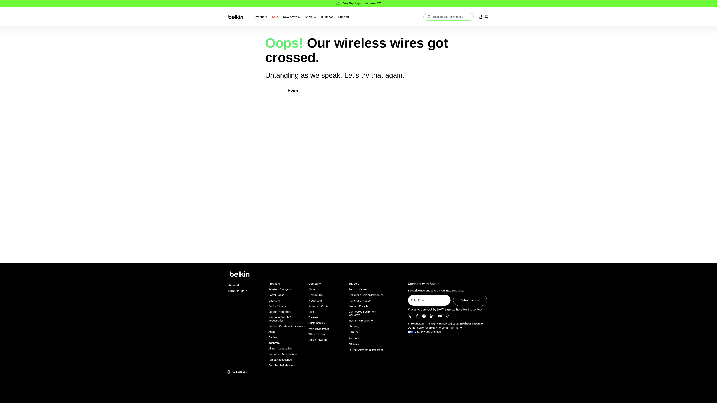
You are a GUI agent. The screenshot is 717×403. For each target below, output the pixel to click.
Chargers (274, 300)
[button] (481, 16)
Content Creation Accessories (287, 326)
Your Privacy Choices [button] (427, 331)
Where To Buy (316, 334)
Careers (313, 317)
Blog (311, 311)
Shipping (354, 326)
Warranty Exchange (361, 320)
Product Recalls (358, 306)
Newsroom (315, 300)
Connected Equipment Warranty (362, 313)
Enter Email (417, 299)
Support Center (358, 289)
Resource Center (319, 306)
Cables (273, 337)
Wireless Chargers (280, 289)
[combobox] (448, 17)
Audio (272, 331)
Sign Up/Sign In (237, 291)
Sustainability (316, 323)
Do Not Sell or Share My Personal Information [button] (435, 327)
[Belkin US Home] (236, 16)
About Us (314, 289)
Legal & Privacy (461, 323)
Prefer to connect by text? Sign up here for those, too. (445, 309)
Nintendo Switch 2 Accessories (280, 319)
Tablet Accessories (280, 359)
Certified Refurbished (281, 365)
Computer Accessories (283, 354)
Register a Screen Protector (366, 295)
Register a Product (360, 300)
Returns (353, 331)
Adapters (274, 343)
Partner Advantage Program (366, 350)
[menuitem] (276, 19)
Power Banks (276, 295)
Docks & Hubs (277, 306)
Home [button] (293, 90)
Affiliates (354, 344)
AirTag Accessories (280, 348)
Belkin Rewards (317, 339)
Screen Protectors (280, 311)
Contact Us (315, 295)
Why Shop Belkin (318, 328)
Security (478, 323)
